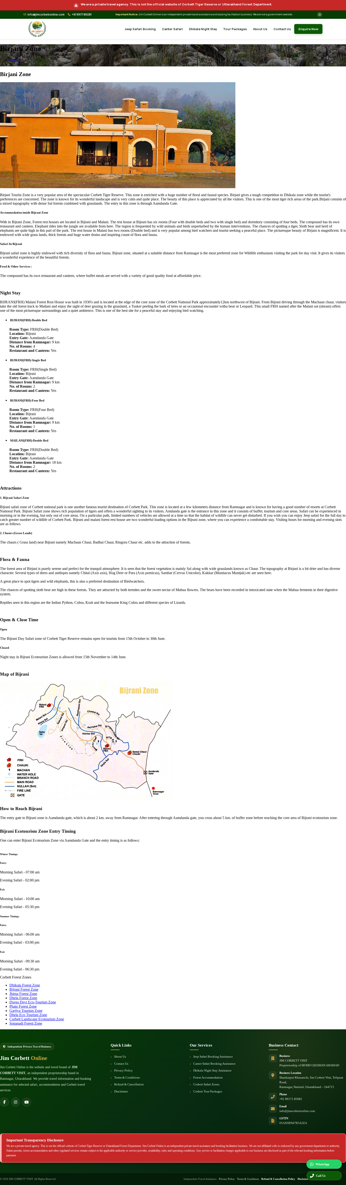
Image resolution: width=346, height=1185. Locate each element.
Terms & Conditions (126, 1077)
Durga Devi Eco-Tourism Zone (32, 1002)
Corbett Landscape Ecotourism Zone (36, 1019)
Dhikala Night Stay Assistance (212, 1070)
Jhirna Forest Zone (23, 994)
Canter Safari (172, 29)
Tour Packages (235, 29)
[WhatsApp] (319, 14)
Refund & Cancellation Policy (278, 1178)
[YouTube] (26, 1102)
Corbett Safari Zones (206, 1084)
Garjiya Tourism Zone (25, 1011)
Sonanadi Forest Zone (25, 1023)
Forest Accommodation (208, 1077)
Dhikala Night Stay (203, 29)
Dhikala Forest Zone (24, 985)
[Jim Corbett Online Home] (37, 29)
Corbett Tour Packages (207, 1091)
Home (14, 60)
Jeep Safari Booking (140, 29)
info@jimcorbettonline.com (46, 14)
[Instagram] (15, 1102)
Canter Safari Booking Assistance (214, 1063)
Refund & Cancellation (128, 1084)
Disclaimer (120, 1091)
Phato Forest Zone (23, 1006)
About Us (260, 29)
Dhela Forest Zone (23, 998)
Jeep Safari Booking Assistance (213, 1056)
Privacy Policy (123, 1070)
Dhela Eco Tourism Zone (28, 1015)
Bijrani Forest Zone (23, 989)
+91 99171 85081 (82, 14)
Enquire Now (308, 29)
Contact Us (282, 29)
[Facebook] (4, 1102)
